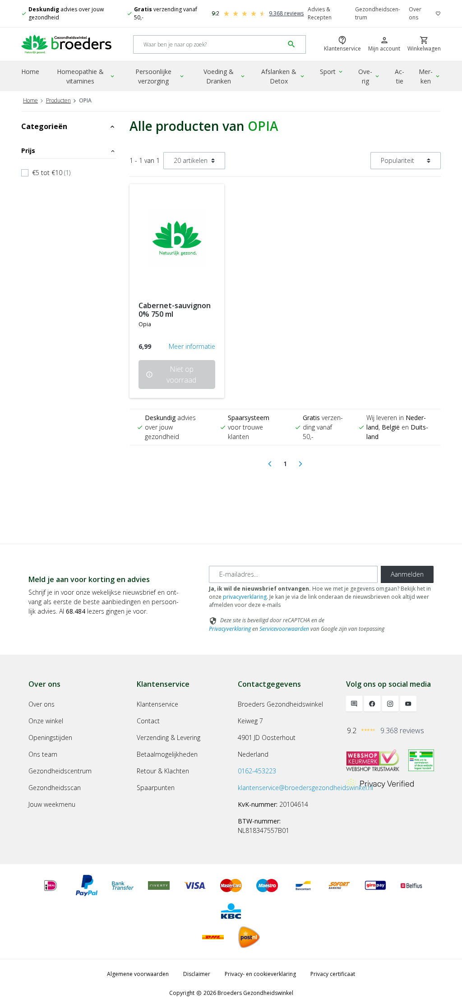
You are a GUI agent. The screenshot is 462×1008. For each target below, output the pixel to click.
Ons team (42, 754)
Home (30, 71)
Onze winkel (45, 721)
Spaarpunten (156, 787)
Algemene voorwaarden (138, 974)
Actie (399, 76)
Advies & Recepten (320, 13)
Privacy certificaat (332, 974)
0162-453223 (257, 771)
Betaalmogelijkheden (167, 754)
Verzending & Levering (168, 737)
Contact (148, 721)
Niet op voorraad (171, 374)
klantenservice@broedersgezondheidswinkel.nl (305, 787)
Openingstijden (50, 737)
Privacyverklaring (230, 629)
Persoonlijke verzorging (160, 76)
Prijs (68, 150)
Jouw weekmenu (51, 804)
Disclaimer (196, 974)
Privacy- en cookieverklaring (260, 974)
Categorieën (68, 126)
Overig (369, 76)
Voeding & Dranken (224, 76)
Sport (332, 71)
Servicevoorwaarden (284, 629)
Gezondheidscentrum (377, 13)
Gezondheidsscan (54, 787)
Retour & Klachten (163, 771)
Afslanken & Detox (283, 76)
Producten (58, 100)
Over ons (415, 13)
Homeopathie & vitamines (86, 76)
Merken (430, 76)
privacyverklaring (245, 597)
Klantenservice (157, 704)
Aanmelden (407, 574)
